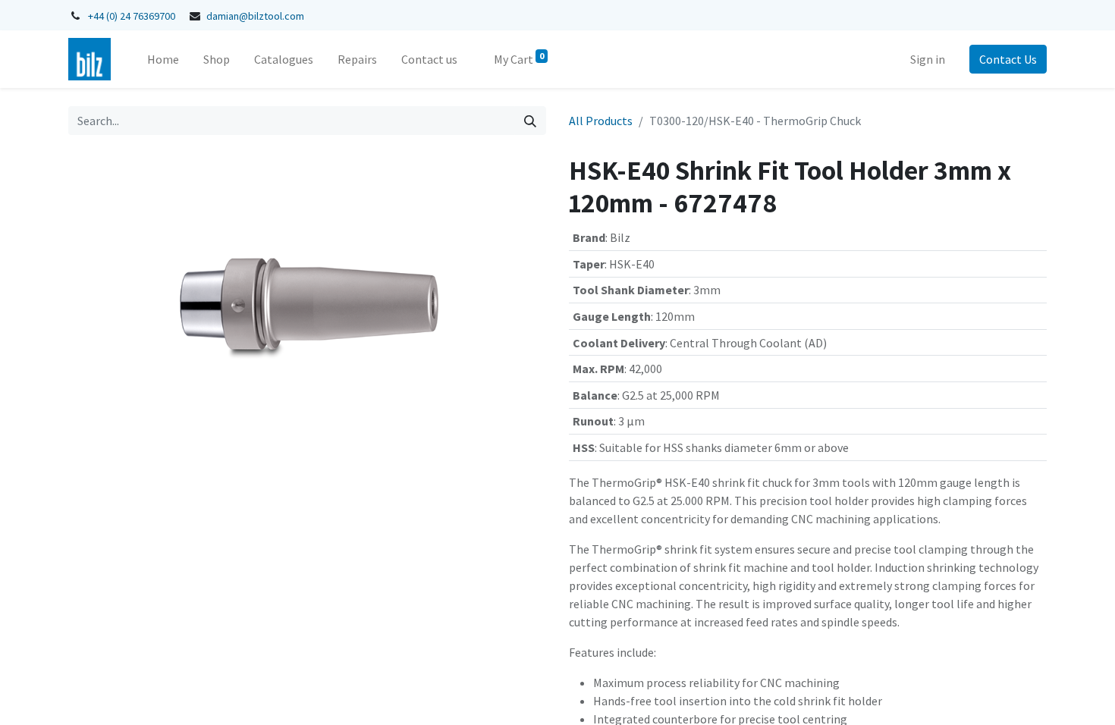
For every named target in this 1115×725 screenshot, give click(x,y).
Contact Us (1008, 59)
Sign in (927, 59)
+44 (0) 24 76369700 (131, 16)
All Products (601, 120)
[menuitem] (163, 59)
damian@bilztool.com (255, 16)
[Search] (530, 120)
